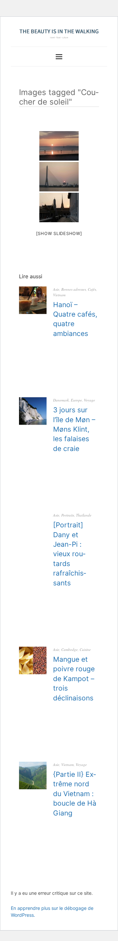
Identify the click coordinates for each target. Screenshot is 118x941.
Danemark (61, 400)
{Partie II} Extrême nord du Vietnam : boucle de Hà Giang (74, 793)
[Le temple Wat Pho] (59, 207)
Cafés (92, 289)
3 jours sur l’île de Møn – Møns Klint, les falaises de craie (74, 429)
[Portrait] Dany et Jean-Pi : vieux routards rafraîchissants (69, 554)
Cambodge (69, 649)
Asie (56, 289)
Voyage (89, 400)
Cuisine (85, 649)
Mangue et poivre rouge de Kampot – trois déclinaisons (74, 678)
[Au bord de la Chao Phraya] (59, 176)
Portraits (67, 515)
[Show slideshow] (59, 233)
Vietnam (59, 294)
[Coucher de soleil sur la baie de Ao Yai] (59, 146)
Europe (76, 400)
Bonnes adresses (73, 289)
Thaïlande (83, 515)
